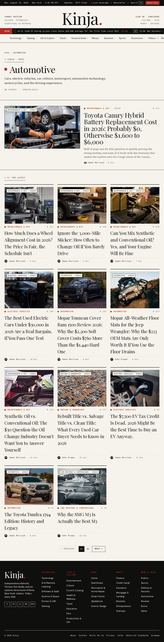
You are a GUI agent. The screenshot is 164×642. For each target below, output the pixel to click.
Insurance (121, 588)
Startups (120, 611)
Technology (48, 578)
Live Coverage (101, 3)
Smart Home (98, 596)
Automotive (147, 596)
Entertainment (74, 580)
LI (20, 604)
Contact (83, 635)
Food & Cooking (74, 590)
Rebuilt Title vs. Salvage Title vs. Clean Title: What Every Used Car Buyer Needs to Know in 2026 (80, 429)
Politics (144, 578)
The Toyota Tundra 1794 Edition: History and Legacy (27, 521)
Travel (69, 603)
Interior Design (98, 606)
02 (88, 549)
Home (6, 53)
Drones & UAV (49, 601)
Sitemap (155, 635)
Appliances (97, 601)
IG (13, 604)
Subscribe (154, 17)
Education (71, 608)
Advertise (152, 3)
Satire (144, 611)
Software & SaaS (50, 591)
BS (26, 604)
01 (81, 549)
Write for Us (97, 635)
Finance (120, 578)
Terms (120, 635)
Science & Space (50, 596)
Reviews (145, 601)
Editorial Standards (137, 635)
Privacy (111, 635)
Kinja (82, 18)
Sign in (140, 17)
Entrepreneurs (123, 606)
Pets (68, 613)
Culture (70, 585)
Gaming (46, 606)
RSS (32, 604)
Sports (144, 583)
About (73, 635)
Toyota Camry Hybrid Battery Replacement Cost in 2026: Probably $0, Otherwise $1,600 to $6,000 (120, 128)
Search (136, 3)
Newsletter (120, 3)
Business (120, 601)
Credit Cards (123, 583)
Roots (144, 606)
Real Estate (97, 583)
